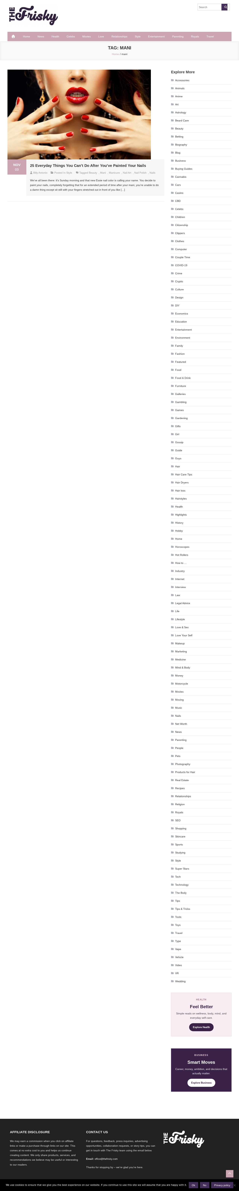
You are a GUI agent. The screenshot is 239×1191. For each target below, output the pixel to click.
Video (178, 965)
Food (178, 369)
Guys (178, 458)
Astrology (180, 112)
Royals (195, 36)
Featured (180, 361)
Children (180, 217)
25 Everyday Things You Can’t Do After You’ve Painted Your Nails (88, 166)
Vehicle (179, 957)
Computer (181, 249)
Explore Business (201, 1082)
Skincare (180, 836)
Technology (182, 884)
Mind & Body (182, 667)
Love (101, 36)
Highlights (181, 514)
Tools (178, 916)
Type (178, 941)
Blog (177, 152)
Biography (181, 144)
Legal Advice (182, 603)
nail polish (140, 172)
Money (179, 675)
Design (179, 297)
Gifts (178, 426)
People (179, 747)
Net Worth (181, 723)
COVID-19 (181, 265)
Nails (178, 715)
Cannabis (180, 176)
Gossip (179, 442)
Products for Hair (185, 772)
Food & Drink (183, 377)
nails (152, 172)
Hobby (179, 530)
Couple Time (182, 257)
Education (181, 321)
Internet (179, 579)
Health (55, 36)
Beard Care (182, 120)
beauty (93, 172)
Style (138, 36)
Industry (180, 570)
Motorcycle (181, 683)
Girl (177, 434)
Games (179, 410)
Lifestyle (180, 619)
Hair (177, 466)
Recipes (180, 788)
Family (179, 345)
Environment (182, 337)
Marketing (181, 651)
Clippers (180, 233)
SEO (178, 820)
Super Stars (182, 868)
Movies (86, 36)
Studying (180, 852)
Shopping (180, 828)
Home (26, 36)
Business (180, 160)
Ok (193, 1185)
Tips (177, 900)
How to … (181, 562)
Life (177, 611)
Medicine (180, 659)
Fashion (180, 353)
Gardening (181, 418)
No (204, 1185)
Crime (178, 273)
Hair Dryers (182, 482)
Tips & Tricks (182, 908)
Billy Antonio (40, 172)
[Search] (224, 7)
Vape (178, 949)
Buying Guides (183, 168)
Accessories (182, 80)
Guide (178, 450)
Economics (181, 313)
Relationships (119, 36)
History (179, 522)
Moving (179, 699)
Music (178, 707)
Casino (179, 192)
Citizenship (181, 225)
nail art (127, 172)
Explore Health (201, 1027)
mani (103, 172)
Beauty (179, 128)
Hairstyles (181, 498)
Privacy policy (222, 1185)
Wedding (180, 981)
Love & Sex (182, 627)
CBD (178, 200)
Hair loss (180, 490)
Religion (180, 804)
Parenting (178, 36)
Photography (182, 764)
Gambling (181, 402)
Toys (178, 924)
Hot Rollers (181, 554)
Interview (180, 587)
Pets (177, 756)
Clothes (179, 241)
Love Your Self (183, 635)
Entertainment (156, 36)
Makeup (180, 643)
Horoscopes (182, 546)
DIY (177, 305)
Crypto (179, 281)
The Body (181, 892)
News (41, 36)
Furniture (180, 385)
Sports (179, 844)
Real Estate (182, 780)
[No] (234, 1185)
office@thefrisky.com (106, 1159)
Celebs (71, 36)
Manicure (114, 172)
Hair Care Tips (183, 474)
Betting (179, 136)
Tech (178, 876)
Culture (179, 289)
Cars (178, 184)
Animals (179, 88)
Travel (210, 36)
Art (177, 104)
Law (177, 595)
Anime (179, 96)
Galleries (180, 394)
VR (177, 973)
